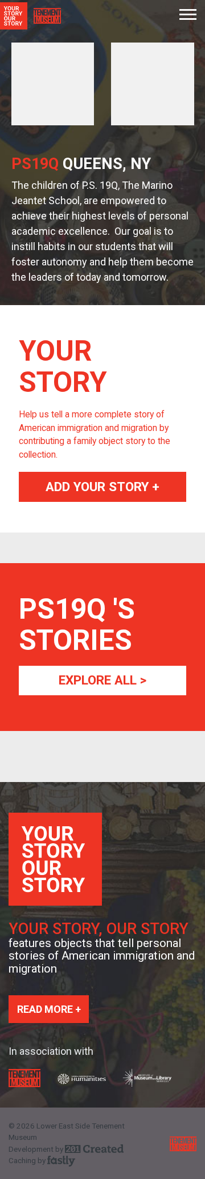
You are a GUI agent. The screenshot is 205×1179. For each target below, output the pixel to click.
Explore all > (102, 680)
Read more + (49, 1009)
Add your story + (102, 486)
